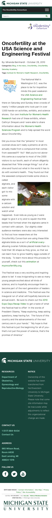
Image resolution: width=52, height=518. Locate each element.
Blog (14, 66)
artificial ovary (36, 242)
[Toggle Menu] (47, 10)
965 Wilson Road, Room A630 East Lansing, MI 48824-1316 (11, 454)
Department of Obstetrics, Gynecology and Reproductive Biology (13, 382)
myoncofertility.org (12, 265)
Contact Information (25, 490)
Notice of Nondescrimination (38, 495)
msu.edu (26, 495)
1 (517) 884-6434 (11, 430)
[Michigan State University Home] (26, 505)
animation (31, 261)
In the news (21, 66)
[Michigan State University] (26, 363)
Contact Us (7, 434)
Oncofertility (32, 66)
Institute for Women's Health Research (22, 73)
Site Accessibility (28, 492)
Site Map (38, 490)
